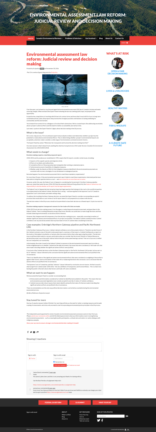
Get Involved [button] (90, 38)
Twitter (33, 358)
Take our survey (84, 421)
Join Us (30, 38)
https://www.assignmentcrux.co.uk (57, 392)
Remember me (59, 362)
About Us (108, 38)
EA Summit (80, 402)
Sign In (123, 42)
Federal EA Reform (53, 402)
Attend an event (84, 419)
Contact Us (119, 38)
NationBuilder (120, 429)
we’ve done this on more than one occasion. (72, 179)
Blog (101, 38)
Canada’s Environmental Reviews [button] (49, 38)
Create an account (74, 365)
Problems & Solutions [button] (73, 38)
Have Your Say (105, 402)
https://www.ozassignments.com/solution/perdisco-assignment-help (54, 385)
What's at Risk (66, 414)
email (35, 412)
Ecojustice (54, 72)
